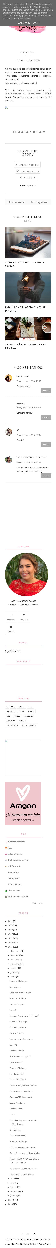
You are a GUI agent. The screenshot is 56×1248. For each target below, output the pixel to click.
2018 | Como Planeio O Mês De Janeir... (25, 309)
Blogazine (11, 721)
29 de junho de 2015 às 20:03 (29, 435)
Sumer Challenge (17, 1103)
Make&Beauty (12, 726)
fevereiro (15, 1191)
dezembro (15, 951)
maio (13, 1178)
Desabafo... (15, 1130)
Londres (17, 716)
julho (13, 972)
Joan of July (13, 872)
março (13, 1187)
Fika (10, 848)
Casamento (29, 716)
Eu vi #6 (13, 1045)
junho (13, 976)
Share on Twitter (30, 171)
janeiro (14, 1195)
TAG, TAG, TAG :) (18, 1079)
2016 (10, 942)
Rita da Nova (14, 890)
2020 (10, 925)
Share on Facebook (29, 165)
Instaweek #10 (17, 1050)
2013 (10, 1204)
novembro (15, 955)
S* (18, 430)
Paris (8, 716)
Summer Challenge (18, 981)
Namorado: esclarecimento (22, 1039)
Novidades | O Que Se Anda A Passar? (24, 264)
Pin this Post (30, 178)
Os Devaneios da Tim (18, 860)
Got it (36, 23)
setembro (15, 964)
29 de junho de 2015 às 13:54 (29, 407)
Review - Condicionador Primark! (24, 1016)
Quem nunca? (16, 1062)
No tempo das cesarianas (21, 1091)
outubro (14, 959)
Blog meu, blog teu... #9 (20, 992)
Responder (46, 391)
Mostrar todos (37, 903)
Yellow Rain (13, 878)
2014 (10, 1200)
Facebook (11, 620)
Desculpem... (15, 987)
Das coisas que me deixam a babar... (25, 1153)
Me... (34, 185)
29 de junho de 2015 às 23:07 (29, 462)
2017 (10, 938)
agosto (14, 968)
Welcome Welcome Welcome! (23, 1168)
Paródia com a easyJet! (20, 1056)
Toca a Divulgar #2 (18, 1135)
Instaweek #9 (16, 1108)
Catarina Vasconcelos (32, 457)
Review (21, 711)
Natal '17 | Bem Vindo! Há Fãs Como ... (25, 346)
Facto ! (13, 1114)
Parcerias (10, 711)
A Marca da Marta (16, 841)
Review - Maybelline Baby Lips (23, 1085)
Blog (29, 185)
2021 (10, 921)
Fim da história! (17, 1074)
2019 (10, 929)
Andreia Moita (15, 884)
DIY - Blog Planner (18, 1027)
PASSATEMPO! (17, 1033)
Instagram (24, 620)
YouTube (11, 631)
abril (12, 1183)
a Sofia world (14, 866)
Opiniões (31, 711)
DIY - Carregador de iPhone (22, 1147)
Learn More (24, 23)
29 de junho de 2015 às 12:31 (29, 381)
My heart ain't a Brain (18, 896)
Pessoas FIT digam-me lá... (22, 1097)
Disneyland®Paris (29, 726)
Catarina (23, 376)
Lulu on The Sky (15, 854)
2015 (10, 947)
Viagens (21, 706)
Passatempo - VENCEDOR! (22, 1174)
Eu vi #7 (13, 1010)
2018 (10, 934)
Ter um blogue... (17, 1004)
